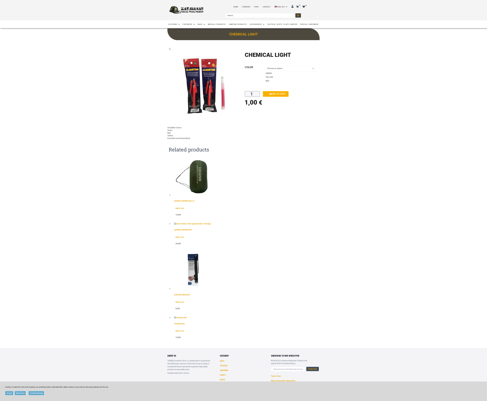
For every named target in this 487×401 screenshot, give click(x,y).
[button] (170, 49)
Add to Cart (179, 208)
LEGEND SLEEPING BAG (183, 230)
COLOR (249, 67)
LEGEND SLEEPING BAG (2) (184, 201)
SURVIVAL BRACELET (182, 295)
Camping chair (179, 323)
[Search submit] (298, 15)
